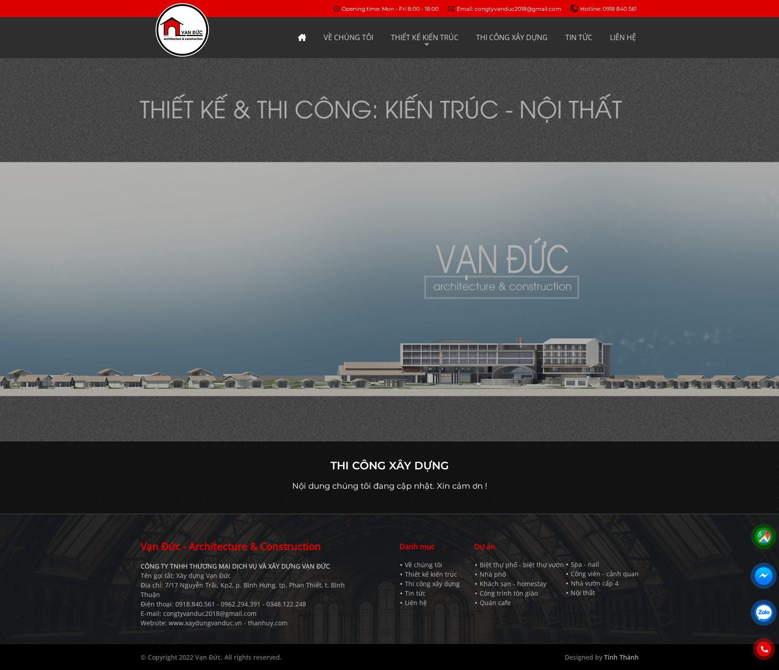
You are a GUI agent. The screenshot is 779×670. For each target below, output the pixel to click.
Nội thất (583, 592)
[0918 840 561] (763, 649)
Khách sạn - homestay (513, 583)
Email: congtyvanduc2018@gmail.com (509, 8)
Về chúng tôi (423, 564)
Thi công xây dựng (432, 583)
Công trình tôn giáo (509, 593)
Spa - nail (585, 564)
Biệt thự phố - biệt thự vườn (522, 564)
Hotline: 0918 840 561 (608, 8)
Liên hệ (416, 602)
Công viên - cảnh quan (605, 573)
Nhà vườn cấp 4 (595, 583)
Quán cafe (495, 602)
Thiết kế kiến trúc (431, 574)
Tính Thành (621, 657)
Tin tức (415, 593)
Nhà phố (493, 574)
